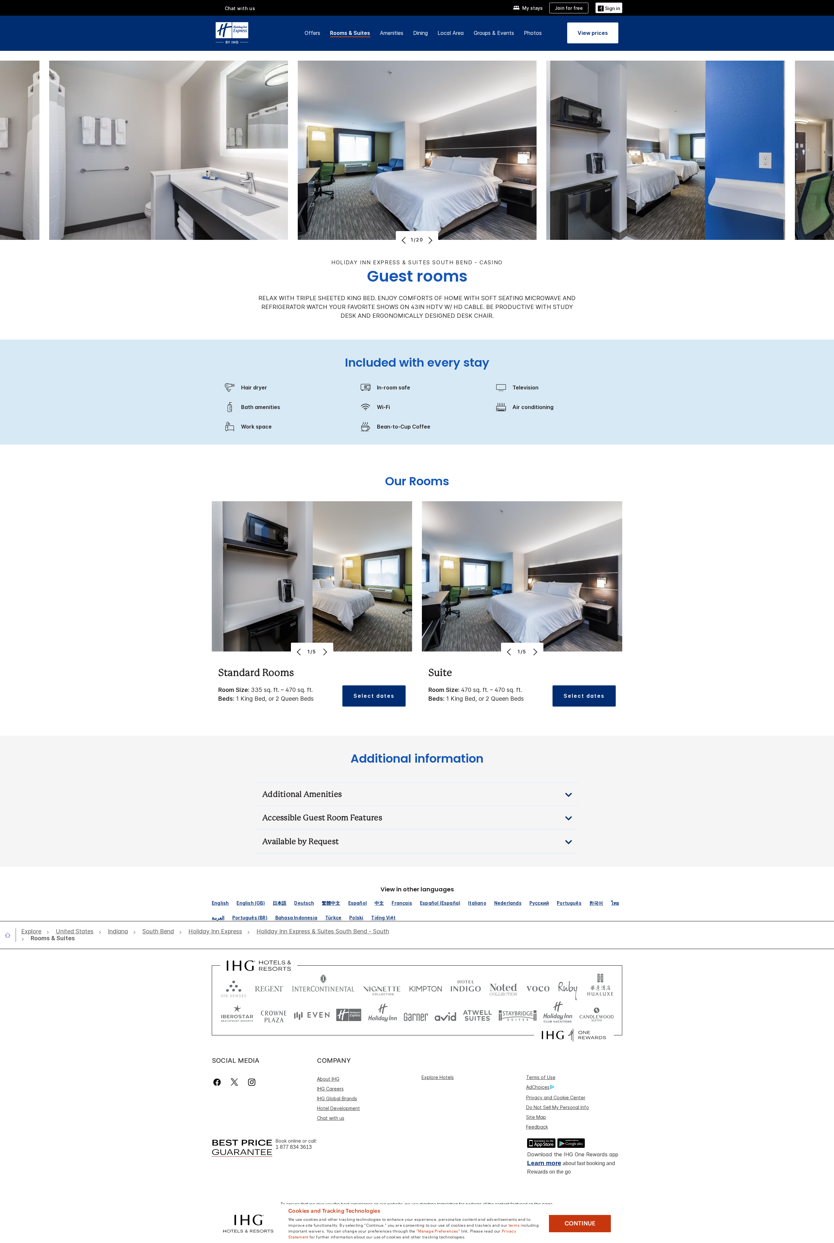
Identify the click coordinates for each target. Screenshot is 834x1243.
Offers (312, 33)
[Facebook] (218, 1082)
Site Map (536, 1117)
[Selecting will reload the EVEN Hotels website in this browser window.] (312, 1015)
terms (514, 1225)
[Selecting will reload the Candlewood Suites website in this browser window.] (596, 1015)
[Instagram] (251, 1082)
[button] (609, 8)
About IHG (328, 1079)
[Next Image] (429, 240)
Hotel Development (338, 1108)
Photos (533, 33)
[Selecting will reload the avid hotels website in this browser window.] (445, 1015)
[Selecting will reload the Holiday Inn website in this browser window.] (382, 1015)
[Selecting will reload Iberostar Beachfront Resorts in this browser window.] (237, 1015)
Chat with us (330, 1118)
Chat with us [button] (240, 8)
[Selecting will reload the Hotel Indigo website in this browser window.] (466, 987)
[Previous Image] (404, 240)
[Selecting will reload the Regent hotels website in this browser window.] (269, 987)
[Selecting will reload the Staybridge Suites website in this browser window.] (518, 1015)
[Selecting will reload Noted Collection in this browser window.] (503, 987)
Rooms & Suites (350, 33)
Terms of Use (540, 1077)
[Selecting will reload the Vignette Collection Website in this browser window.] (382, 987)
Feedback (537, 1127)
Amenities (391, 33)
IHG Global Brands (337, 1098)
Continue (580, 1223)
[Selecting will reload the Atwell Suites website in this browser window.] (477, 1015)
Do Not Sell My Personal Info (557, 1107)
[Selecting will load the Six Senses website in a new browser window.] (233, 987)
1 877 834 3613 (294, 1147)
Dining (420, 33)
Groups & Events (494, 33)
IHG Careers (330, 1088)
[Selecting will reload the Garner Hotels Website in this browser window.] (416, 1015)
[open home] (10, 935)
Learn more (544, 1163)
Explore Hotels (438, 1077)
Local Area (451, 33)
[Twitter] (234, 1082)
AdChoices (538, 1087)
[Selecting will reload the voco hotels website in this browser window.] (538, 987)
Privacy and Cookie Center (555, 1097)
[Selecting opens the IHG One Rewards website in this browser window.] (574, 1035)
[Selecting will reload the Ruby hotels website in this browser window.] (567, 987)
